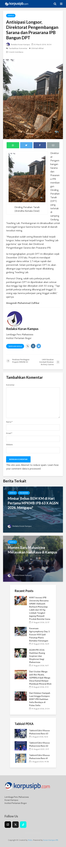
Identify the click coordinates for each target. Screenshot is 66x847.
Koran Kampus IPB (50, 840)
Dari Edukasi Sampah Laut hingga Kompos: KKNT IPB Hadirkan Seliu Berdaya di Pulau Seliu (39, 699)
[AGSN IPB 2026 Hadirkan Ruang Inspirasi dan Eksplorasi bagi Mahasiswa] (21, 652)
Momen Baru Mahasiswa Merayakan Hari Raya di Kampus (32, 549)
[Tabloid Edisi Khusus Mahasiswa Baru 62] (21, 745)
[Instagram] (8, 824)
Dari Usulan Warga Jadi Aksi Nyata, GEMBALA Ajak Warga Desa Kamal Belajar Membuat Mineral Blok (40, 677)
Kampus (11, 16)
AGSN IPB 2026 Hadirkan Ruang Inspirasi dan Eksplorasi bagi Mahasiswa (37, 656)
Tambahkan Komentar (18, 48)
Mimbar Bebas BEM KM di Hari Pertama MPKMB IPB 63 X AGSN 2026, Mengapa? (33, 503)
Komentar (10, 385)
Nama (9, 422)
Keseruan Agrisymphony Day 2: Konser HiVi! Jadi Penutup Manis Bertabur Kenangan (39, 634)
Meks (30, 840)
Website (9, 445)
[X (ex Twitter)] (15, 824)
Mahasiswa (23, 493)
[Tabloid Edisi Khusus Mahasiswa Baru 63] (21, 733)
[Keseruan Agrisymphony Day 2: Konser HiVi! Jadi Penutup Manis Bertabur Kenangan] (21, 631)
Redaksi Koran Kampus (20, 44)
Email (9, 433)
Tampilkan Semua (15, 346)
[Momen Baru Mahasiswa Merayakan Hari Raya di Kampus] (33, 558)
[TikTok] (23, 824)
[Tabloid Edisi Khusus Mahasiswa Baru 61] (21, 758)
